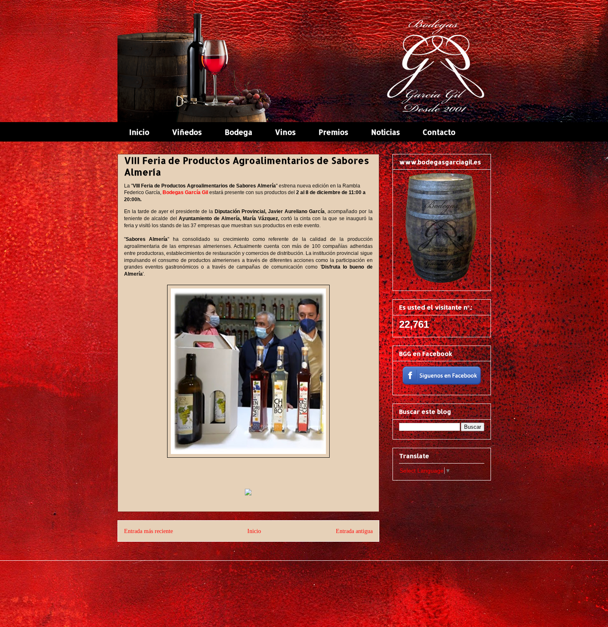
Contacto (439, 132)
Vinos (285, 132)
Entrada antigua (354, 531)
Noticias (385, 132)
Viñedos (187, 132)
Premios (333, 132)
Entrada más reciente (148, 531)
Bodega (238, 132)
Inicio (139, 132)
